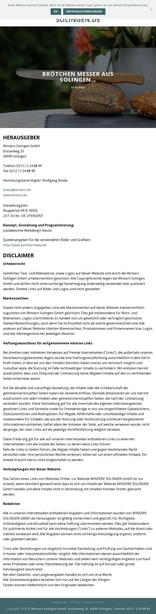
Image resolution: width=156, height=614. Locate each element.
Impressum (59, 602)
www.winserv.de (15, 195)
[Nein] (151, 11)
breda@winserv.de (17, 190)
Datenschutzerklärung (87, 602)
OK (56, 11)
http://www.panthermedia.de (24, 245)
